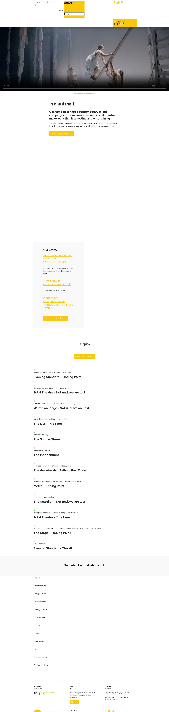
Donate (53, 2)
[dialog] (60, 9)
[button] (165, 708)
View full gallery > (84, 356)
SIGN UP (74, 702)
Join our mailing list (42, 2)
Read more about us (62, 133)
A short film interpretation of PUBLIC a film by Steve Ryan (58, 303)
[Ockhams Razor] (123, 23)
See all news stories (55, 318)
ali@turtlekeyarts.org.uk (46, 692)
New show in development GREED (57, 282)
